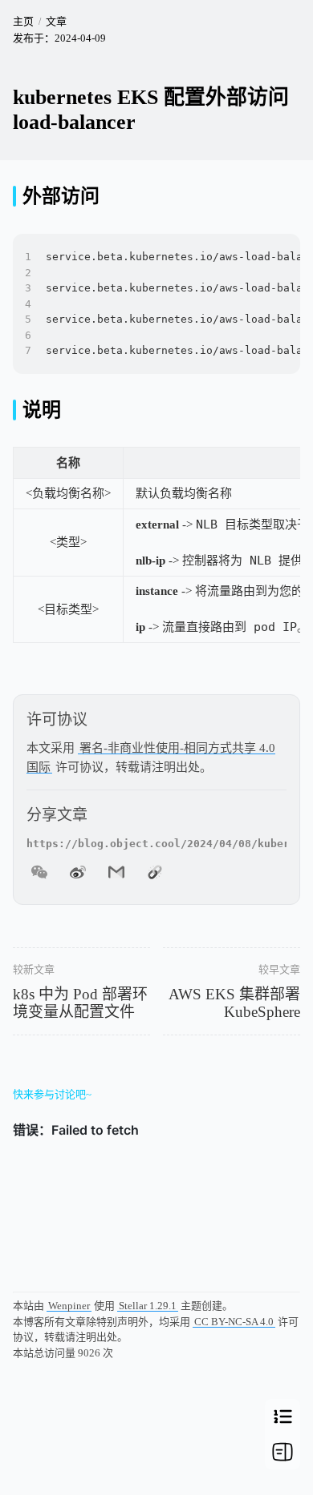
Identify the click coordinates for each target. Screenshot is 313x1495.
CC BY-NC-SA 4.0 (234, 1322)
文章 (56, 21)
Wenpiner (69, 1306)
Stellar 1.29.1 (148, 1306)
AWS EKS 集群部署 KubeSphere (234, 1003)
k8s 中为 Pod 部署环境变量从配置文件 (80, 1003)
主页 (23, 21)
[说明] (14, 410)
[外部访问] (14, 196)
